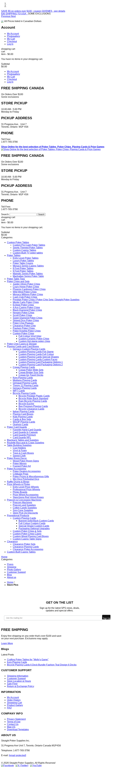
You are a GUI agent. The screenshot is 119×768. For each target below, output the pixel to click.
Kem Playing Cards (17, 662)
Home (10, 582)
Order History (14, 700)
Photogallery (13, 36)
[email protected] (17, 755)
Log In (10, 44)
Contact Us (12, 724)
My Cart (11, 39)
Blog (9, 575)
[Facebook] (7, 765)
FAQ (9, 708)
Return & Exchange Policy (20, 686)
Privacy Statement (16, 719)
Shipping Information (17, 676)
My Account (13, 33)
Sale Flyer (12, 683)
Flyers (10, 564)
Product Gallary (15, 705)
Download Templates (18, 729)
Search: (5, 214)
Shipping (11, 567)
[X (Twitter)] (22, 765)
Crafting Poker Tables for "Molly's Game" (28, 659)
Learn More (7, 643)
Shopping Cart (14, 702)
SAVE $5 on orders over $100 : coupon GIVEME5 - (33, 11)
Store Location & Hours (19, 681)
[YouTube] (36, 765)
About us (11, 577)
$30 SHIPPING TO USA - (14, 13)
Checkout (12, 41)
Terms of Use (13, 721)
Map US (11, 727)
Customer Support (16, 572)
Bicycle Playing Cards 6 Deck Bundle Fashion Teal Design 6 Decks (41, 665)
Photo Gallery (14, 569)
